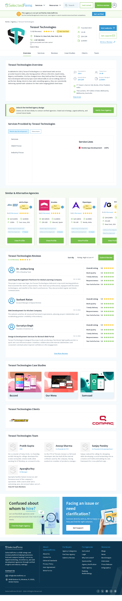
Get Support (78, 528)
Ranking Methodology (87, 572)
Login (84, 554)
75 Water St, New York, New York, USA (48, 36)
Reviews (54, 53)
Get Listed (86, 5)
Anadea (54, 202)
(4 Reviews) (109, 212)
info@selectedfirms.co (17, 576)
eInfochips (23, 202)
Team (96, 53)
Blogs (104, 551)
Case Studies (69, 53)
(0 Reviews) (14, 213)
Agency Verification (89, 564)
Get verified (99, 14)
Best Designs (106, 558)
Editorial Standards (50, 560)
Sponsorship (86, 561)
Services (41, 53)
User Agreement (49, 567)
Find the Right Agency (21, 525)
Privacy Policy (48, 564)
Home (7, 22)
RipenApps (87, 202)
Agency (14, 22)
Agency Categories (70, 551)
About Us (46, 554)
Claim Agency (87, 568)
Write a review (103, 5)
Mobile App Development (18, 131)
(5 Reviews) (45, 213)
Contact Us (47, 557)
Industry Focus (17, 152)
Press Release (107, 564)
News (104, 554)
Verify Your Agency (103, 110)
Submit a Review (69, 558)
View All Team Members (17, 487)
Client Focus (16, 146)
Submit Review (106, 257)
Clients (84, 53)
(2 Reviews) (77, 213)
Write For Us (47, 570)
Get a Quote (106, 35)
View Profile (20, 240)
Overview (27, 53)
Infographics (106, 568)
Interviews (105, 561)
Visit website (106, 28)
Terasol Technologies (26, 22)
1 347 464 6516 (39, 40)
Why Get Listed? (88, 558)
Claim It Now (34, 47)
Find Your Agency (69, 554)
